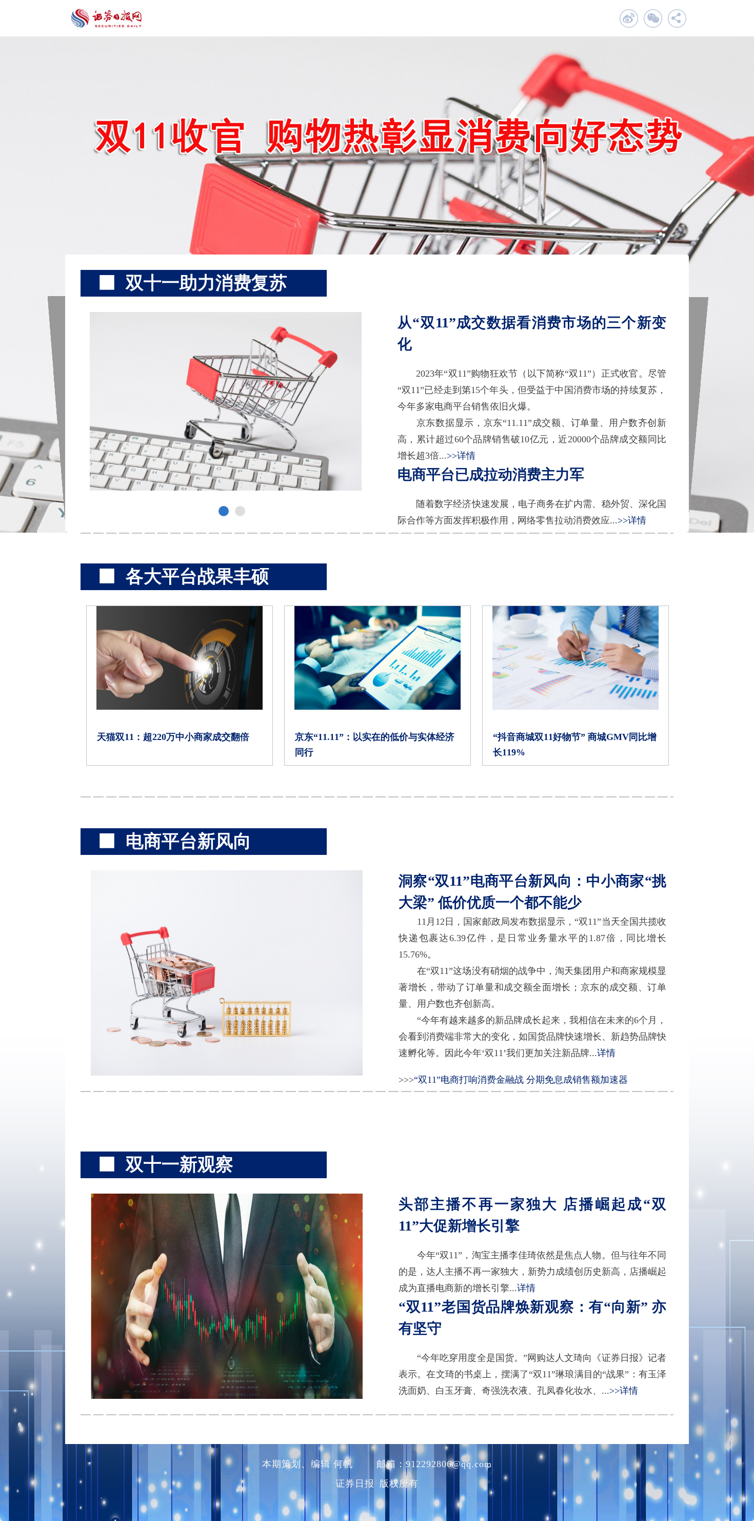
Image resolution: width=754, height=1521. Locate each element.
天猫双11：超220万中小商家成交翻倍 (173, 737)
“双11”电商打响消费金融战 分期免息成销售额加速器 (521, 1080)
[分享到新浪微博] (628, 18)
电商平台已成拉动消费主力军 (491, 474)
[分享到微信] (652, 18)
